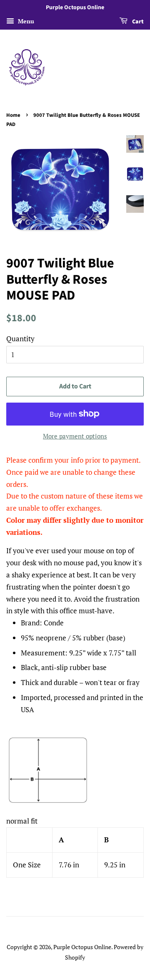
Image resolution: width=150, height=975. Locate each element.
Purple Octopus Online (82, 947)
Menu (25, 21)
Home (13, 115)
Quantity (20, 338)
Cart (137, 22)
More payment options (75, 436)
